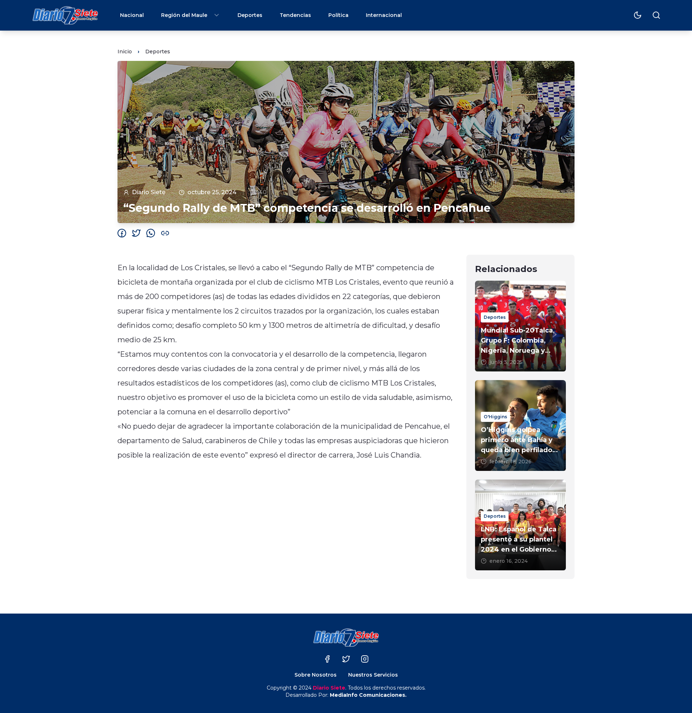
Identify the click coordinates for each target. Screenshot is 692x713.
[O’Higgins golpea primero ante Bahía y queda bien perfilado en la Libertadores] (520, 425)
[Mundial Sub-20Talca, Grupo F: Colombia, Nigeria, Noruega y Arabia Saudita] (520, 326)
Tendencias (295, 15)
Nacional (132, 15)
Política (338, 15)
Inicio (124, 51)
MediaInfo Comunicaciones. (368, 695)
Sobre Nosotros (315, 675)
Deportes (250, 15)
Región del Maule (184, 15)
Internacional (384, 15)
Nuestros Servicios (373, 675)
